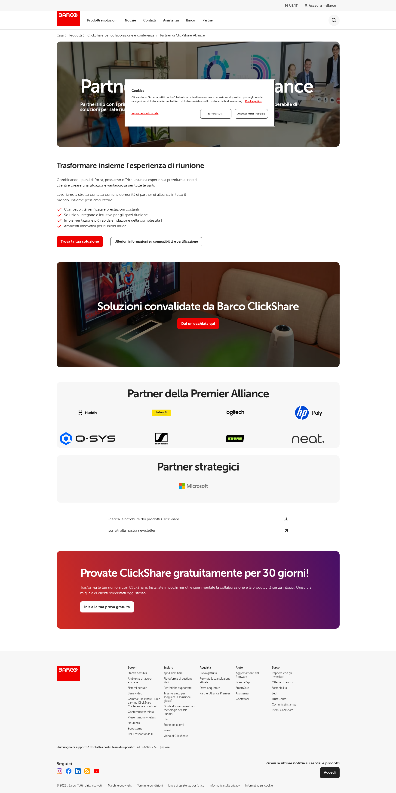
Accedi (330, 772)
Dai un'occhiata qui (198, 324)
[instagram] (59, 771)
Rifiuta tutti (215, 113)
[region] (200, 103)
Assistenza (171, 20)
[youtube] (96, 771)
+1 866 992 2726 (153, 747)
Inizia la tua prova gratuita (107, 607)
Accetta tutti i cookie (251, 113)
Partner (208, 20)
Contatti (149, 20)
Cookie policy (253, 101)
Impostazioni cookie (145, 113)
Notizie (130, 20)
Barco (190, 20)
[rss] (87, 771)
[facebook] (68, 771)
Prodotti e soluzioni (102, 20)
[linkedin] (78, 771)
